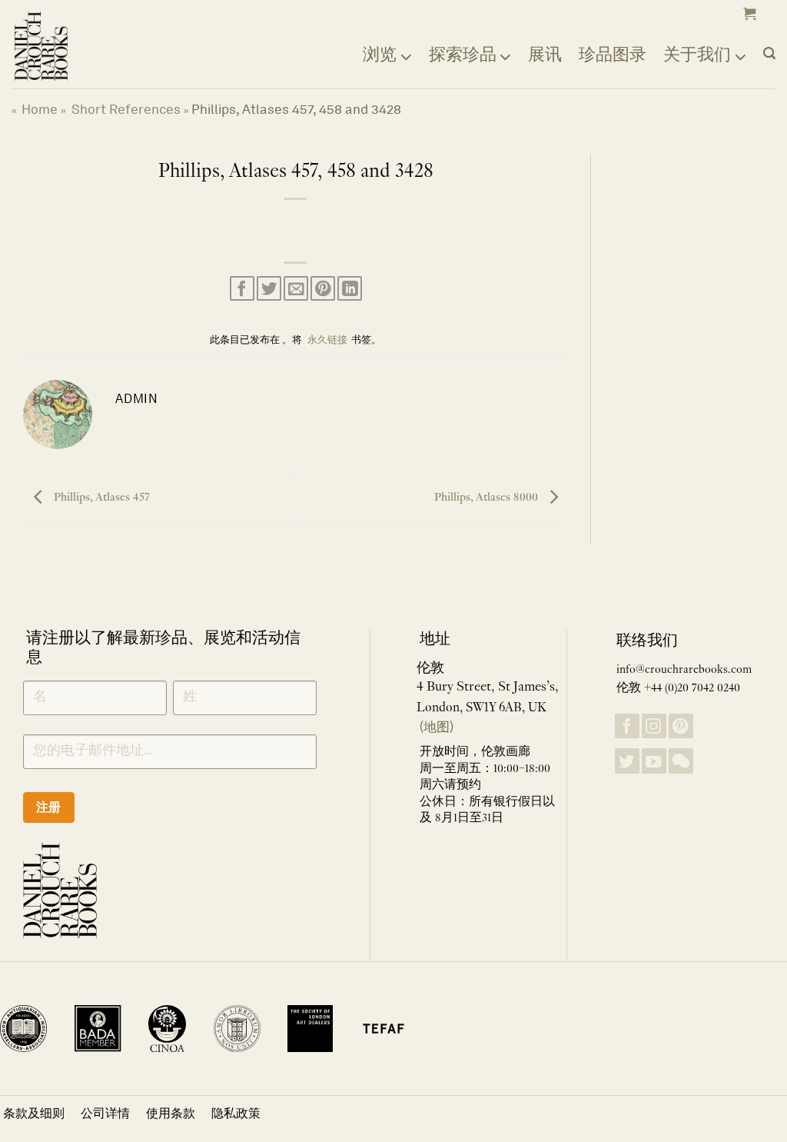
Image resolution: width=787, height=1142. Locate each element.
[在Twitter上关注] (627, 761)
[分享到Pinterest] (322, 288)
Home (40, 109)
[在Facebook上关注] (627, 726)
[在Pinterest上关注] (681, 726)
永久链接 (327, 340)
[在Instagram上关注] (654, 726)
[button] (747, 13)
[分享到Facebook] (242, 288)
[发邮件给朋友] (296, 288)
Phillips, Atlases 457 (100, 497)
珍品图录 (612, 54)
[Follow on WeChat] (681, 761)
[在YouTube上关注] (654, 761)
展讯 (545, 54)
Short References (126, 109)
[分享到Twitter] (269, 288)
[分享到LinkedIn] (349, 288)
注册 (48, 807)
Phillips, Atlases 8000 (487, 497)
